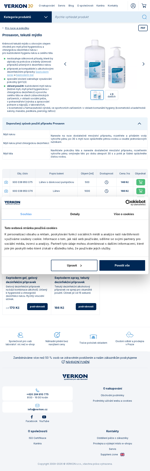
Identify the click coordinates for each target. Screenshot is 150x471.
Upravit (72, 265)
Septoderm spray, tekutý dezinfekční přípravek (71, 280)
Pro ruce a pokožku (17, 28)
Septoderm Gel (25, 74)
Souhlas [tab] (26, 214)
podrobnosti (37, 306)
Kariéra (100, 5)
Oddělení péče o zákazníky (112, 438)
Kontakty (113, 5)
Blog (71, 5)
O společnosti (85, 5)
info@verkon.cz (37, 409)
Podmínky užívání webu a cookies (112, 400)
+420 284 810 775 (37, 394)
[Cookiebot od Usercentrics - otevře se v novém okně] (128, 203)
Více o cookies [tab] (124, 214)
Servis (61, 5)
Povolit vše (122, 265)
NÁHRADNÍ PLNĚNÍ (77, 362)
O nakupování (47, 5)
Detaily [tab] (75, 214)
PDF (143, 27)
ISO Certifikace (37, 438)
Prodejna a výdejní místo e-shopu (112, 443)
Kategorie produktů (17, 17)
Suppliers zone (110, 454)
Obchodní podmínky (112, 395)
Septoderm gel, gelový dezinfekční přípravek (21, 280)
